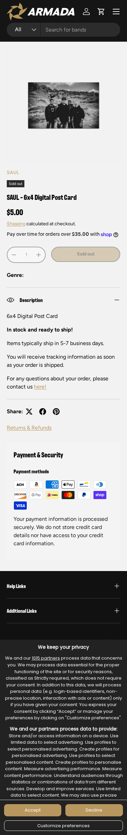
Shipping (16, 224)
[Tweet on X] (29, 411)
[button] (101, 11)
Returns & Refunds (29, 427)
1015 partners (46, 658)
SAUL (13, 172)
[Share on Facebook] (42, 411)
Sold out (86, 254)
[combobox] (63, 30)
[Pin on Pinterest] (56, 411)
